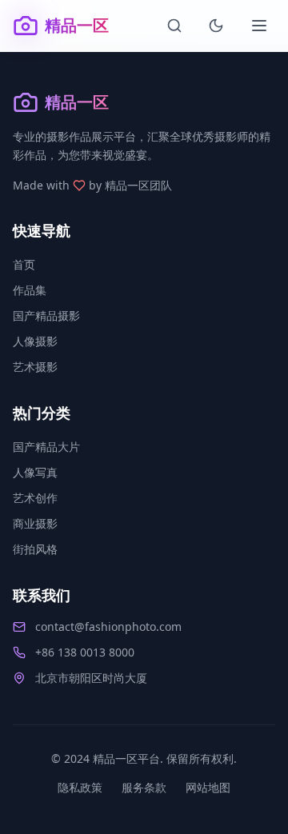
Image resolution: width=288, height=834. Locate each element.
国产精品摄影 (46, 315)
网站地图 (208, 787)
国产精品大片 (46, 446)
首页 (24, 264)
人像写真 (35, 472)
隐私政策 (80, 787)
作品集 (29, 289)
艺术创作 (35, 497)
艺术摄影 (35, 366)
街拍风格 (35, 549)
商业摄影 (35, 523)
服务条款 (144, 787)
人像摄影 (35, 341)
